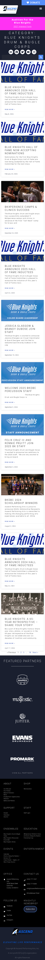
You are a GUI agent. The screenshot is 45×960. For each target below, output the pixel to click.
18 (30, 652)
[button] (41, 8)
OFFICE (8, 874)
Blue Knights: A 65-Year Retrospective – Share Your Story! (21, 622)
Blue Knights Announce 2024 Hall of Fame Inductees (20, 562)
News (5, 795)
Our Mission (7, 789)
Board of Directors (9, 793)
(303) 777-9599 (32, 884)
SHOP (27, 783)
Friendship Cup (28, 838)
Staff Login (27, 813)
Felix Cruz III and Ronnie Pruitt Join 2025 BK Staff (19, 443)
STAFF (27, 808)
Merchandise (28, 789)
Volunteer (6, 815)
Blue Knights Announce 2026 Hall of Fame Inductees (20, 90)
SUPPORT (9, 808)
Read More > (10, 109)
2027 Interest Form (22, 26)
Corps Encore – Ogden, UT (11, 860)
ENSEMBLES (11, 828)
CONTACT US (31, 874)
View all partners (22, 773)
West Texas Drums (9, 862)
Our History (7, 791)
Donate (6, 813)
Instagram (10, 920)
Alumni (6, 817)
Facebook (9, 906)
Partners (6, 798)
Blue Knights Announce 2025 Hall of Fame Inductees (20, 269)
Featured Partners (22, 661)
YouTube (9, 915)
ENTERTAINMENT (34, 849)
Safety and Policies (9, 800)
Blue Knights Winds (10, 842)
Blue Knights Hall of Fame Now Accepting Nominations (21, 150)
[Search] (41, 57)
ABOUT (8, 783)
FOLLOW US (10, 900)
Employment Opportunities (12, 797)
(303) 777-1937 (32, 879)
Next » (35, 652)
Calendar (6, 854)
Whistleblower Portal (33, 893)
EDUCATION (30, 828)
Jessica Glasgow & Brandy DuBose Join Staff (20, 329)
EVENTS (8, 849)
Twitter (9, 910)
